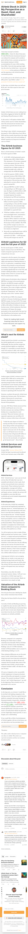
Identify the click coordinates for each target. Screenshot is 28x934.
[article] (14, 865)
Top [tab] (3, 856)
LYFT (10, 704)
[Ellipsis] (26, 777)
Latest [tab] (6, 856)
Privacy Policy (15, 926)
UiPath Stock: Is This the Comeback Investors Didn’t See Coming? (9, 875)
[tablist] (7, 763)
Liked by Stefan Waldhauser (11, 779)
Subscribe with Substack (15, 918)
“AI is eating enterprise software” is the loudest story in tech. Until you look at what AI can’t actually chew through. (10, 865)
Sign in (25, 2)
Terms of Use (19, 923)
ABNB (5, 54)
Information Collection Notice (17, 924)
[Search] (25, 856)
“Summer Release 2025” (15, 450)
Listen (24, 27)
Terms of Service (7, 923)
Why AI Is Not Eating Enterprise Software (7, 861)
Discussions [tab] (12, 856)
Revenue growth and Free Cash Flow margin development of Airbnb (14, 371)
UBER (21, 702)
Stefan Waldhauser (9, 26)
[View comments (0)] (8, 884)
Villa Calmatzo (5, 70)
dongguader (7, 777)
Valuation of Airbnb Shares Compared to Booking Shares (14, 633)
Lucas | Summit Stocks (10, 831)
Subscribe (19, 2)
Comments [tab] (4, 763)
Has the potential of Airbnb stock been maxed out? (13, 81)
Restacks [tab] (11, 763)
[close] (23, 888)
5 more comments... (6, 849)
